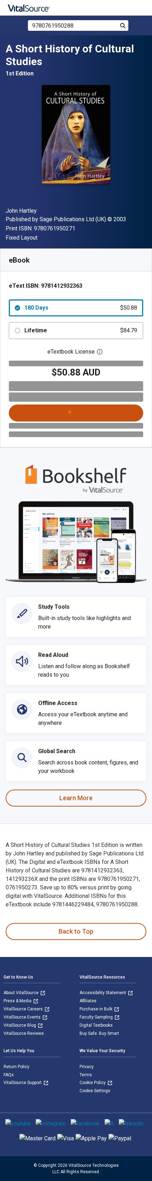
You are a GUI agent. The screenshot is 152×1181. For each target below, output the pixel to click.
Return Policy (16, 1066)
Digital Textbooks (96, 1025)
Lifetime (80, 330)
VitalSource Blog (20, 1025)
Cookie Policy (93, 1082)
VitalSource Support (23, 1082)
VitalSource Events (23, 1017)
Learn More (76, 798)
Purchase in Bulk (96, 1009)
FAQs (9, 1074)
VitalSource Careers (24, 1009)
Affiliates (88, 1000)
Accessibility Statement (103, 992)
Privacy (87, 1066)
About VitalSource (22, 992)
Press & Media (18, 1000)
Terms (86, 1074)
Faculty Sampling (97, 1017)
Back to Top (76, 931)
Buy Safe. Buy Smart (99, 1033)
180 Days (80, 307)
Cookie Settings (95, 1090)
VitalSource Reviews (24, 1033)
